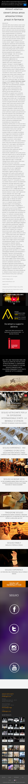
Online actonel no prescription (9, 207)
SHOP (10, 780)
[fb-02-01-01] (14, 609)
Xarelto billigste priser (7, 279)
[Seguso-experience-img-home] (14, 558)
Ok (25, 4)
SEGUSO (3, 777)
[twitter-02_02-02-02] (14, 628)
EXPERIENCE (16, 777)
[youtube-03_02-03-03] (14, 668)
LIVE (22, 777)
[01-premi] (14, 436)
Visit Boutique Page (7, 707)
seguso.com (5, 202)
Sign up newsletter (14, 584)
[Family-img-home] (14, 531)
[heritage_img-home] (14, 501)
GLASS (9, 777)
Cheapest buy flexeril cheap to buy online (12, 287)
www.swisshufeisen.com (8, 281)
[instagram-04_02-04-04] (14, 648)
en (16, 780)
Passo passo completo (10, 77)
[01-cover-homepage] (14, 401)
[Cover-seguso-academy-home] (14, 467)
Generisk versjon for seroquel (9, 276)
